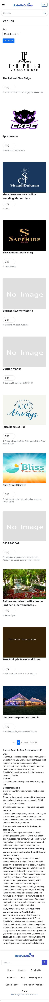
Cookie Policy (12, 984)
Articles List (36, 970)
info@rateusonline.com (25, 994)
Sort (5, 29)
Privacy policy (35, 977)
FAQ (23, 977)
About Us (22, 970)
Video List (11, 977)
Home (10, 970)
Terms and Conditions (33, 984)
